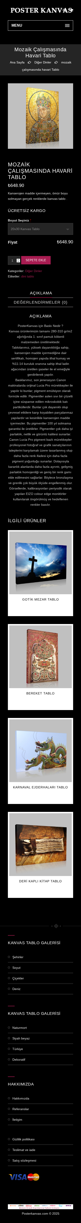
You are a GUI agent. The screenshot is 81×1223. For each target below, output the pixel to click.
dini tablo (27, 276)
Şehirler (17, 957)
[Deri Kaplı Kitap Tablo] (40, 844)
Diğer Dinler (42, 62)
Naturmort (19, 1028)
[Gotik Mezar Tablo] (40, 562)
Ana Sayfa (17, 62)
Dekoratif (18, 1059)
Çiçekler (18, 978)
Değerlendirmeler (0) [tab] (41, 302)
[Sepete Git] (71, 10)
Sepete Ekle (36, 260)
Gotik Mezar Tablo (40, 599)
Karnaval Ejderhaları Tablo (40, 787)
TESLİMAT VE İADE (23, 1150)
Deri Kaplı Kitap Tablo (40, 881)
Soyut (16, 967)
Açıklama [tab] (41, 293)
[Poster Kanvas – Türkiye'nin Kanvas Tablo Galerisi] (40, 10)
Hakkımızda (20, 1098)
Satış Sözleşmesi (24, 1160)
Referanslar (20, 1109)
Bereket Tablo (40, 693)
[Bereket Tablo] (40, 656)
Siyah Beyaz (21, 1038)
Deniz (16, 989)
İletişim (17, 1119)
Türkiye (17, 1049)
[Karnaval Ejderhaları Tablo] (40, 750)
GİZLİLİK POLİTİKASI (23, 1139)
